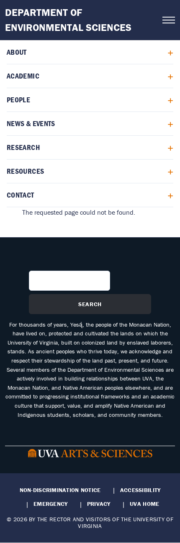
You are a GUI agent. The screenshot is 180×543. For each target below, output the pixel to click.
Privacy (99, 503)
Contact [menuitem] (20, 195)
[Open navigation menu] (168, 20)
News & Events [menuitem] (31, 123)
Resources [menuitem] (25, 171)
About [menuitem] (17, 52)
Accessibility (140, 490)
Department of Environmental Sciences (68, 19)
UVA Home (144, 503)
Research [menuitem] (23, 147)
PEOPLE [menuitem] (18, 99)
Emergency (50, 503)
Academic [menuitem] (23, 76)
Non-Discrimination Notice (60, 490)
